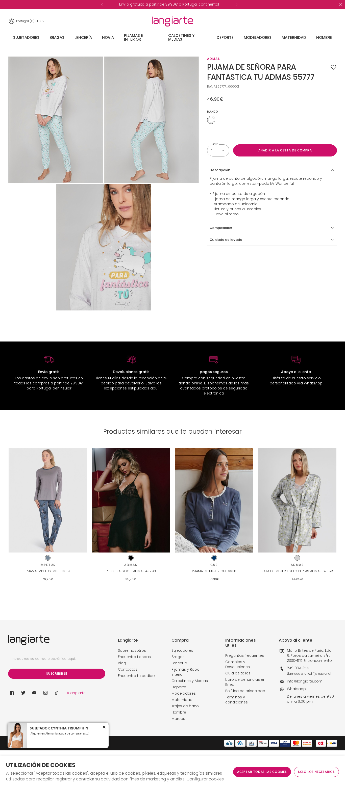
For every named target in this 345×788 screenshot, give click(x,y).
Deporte (178, 687)
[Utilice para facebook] (12, 693)
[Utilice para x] (23, 693)
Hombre (178, 712)
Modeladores (183, 693)
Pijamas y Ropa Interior (185, 672)
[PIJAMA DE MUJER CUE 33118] (214, 500)
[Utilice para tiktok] (57, 693)
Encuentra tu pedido (136, 675)
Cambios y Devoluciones (237, 664)
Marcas (178, 718)
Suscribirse (56, 673)
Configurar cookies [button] (205, 779)
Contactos (127, 669)
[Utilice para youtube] (34, 693)
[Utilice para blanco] (211, 120)
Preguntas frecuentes (244, 655)
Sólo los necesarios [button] (316, 772)
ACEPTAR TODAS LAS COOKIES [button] (262, 772)
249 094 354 (298, 668)
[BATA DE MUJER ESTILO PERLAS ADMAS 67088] (297, 500)
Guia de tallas (238, 673)
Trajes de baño (185, 705)
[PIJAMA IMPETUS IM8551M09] (48, 500)
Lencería (179, 663)
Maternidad (181, 699)
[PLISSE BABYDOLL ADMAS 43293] (131, 500)
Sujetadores (182, 650)
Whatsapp (296, 688)
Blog (122, 663)
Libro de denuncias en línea (245, 682)
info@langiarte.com (305, 681)
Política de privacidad (245, 690)
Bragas (178, 656)
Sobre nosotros (132, 650)
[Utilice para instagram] (45, 693)
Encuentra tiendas (134, 656)
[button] (333, 67)
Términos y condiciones (236, 700)
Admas (213, 59)
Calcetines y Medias (189, 680)
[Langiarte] (172, 21)
